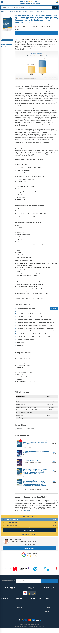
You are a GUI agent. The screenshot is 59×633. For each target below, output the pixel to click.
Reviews (4, 605)
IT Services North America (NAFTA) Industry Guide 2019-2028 (36, 452)
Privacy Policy (27, 624)
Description (4, 39)
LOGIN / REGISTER (35, 605)
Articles (48, 607)
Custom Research (21, 605)
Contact (33, 601)
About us (4, 601)
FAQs (32, 603)
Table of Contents (5, 42)
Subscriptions (20, 607)
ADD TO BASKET (29, 530)
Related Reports (5, 49)
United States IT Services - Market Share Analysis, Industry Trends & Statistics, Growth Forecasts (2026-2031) (36, 442)
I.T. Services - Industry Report (30, 460)
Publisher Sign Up (50, 601)
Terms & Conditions (35, 624)
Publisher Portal (50, 603)
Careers (4, 603)
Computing (19, 428)
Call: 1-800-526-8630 (29, 545)
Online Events (49, 605)
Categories (19, 601)
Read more (27, 510)
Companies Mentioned (6, 44)
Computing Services (29, 428)
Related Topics (5, 46)
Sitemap (21, 624)
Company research (21, 603)
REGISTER (50, 581)
